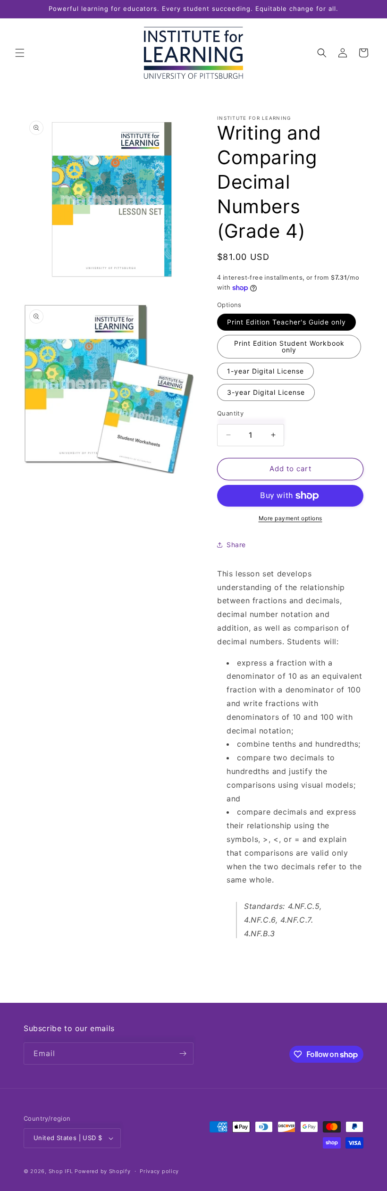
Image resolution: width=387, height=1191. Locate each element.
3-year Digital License (266, 392)
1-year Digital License (265, 371)
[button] (19, 52)
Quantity (230, 413)
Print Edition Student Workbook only (289, 346)
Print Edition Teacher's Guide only (286, 322)
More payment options (290, 518)
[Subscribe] (182, 1053)
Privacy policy (159, 1171)
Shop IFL (61, 1171)
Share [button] (236, 545)
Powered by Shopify (103, 1171)
